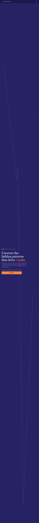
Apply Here (11, 272)
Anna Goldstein (7, 1)
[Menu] (36, 1)
